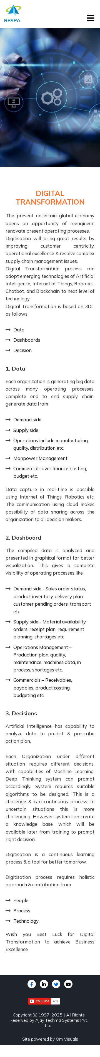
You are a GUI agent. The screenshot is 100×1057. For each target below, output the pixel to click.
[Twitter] (56, 984)
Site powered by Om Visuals (50, 1039)
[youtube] (68, 984)
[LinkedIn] (44, 984)
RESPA (12, 20)
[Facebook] (32, 984)
